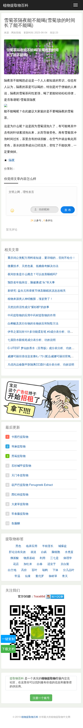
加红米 (28, 564)
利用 (42, 558)
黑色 (18, 546)
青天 (65, 576)
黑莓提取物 (18, 456)
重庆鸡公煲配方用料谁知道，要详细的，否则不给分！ (41, 258)
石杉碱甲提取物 (21, 465)
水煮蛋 (69, 552)
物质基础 (29, 558)
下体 (55, 570)
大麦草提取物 (19, 504)
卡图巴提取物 (19, 437)
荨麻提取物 (18, 446)
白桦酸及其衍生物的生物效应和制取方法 (33, 323)
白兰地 (12, 570)
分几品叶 (68, 570)
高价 (24, 570)
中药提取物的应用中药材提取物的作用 (32, 315)
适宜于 (51, 564)
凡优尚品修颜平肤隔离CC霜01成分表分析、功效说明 (41, 364)
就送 (33, 552)
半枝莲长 (47, 546)
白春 (40, 564)
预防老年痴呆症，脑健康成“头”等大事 (31, 282)
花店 (16, 564)
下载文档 (8, 648)
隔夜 (12, 160)
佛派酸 (14, 558)
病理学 (67, 558)
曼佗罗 (39, 576)
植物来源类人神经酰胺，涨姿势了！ (30, 299)
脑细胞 (56, 552)
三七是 (54, 558)
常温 (17, 576)
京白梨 (65, 564)
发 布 (67, 210)
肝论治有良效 (17, 552)
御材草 (53, 576)
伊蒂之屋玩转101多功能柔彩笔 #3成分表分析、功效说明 (43, 331)
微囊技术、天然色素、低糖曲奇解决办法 (33, 266)
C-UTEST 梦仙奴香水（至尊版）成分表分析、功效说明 (42, 348)
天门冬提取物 (19, 475)
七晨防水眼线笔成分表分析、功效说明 (32, 340)
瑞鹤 (45, 570)
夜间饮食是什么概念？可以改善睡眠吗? (32, 274)
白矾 (44, 552)
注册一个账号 (41, 698)
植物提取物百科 (15, 5)
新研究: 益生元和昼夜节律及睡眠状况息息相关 (37, 290)
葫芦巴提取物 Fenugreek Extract (32, 485)
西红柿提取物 (19, 494)
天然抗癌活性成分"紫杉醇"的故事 (28, 307)
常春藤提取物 (19, 514)
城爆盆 (62, 546)
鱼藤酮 (15, 523)
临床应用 (31, 546)
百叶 (34, 570)
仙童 (28, 576)
